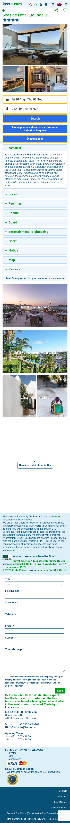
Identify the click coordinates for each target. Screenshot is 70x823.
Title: (8, 579)
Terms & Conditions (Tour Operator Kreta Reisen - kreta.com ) (37, 813)
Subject (9, 637)
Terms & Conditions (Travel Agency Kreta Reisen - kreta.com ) (37, 819)
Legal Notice (60, 802)
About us (62, 796)
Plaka (31, 160)
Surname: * (12, 602)
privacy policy (46, 677)
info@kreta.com (27, 727)
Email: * (9, 626)
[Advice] (35, 4)
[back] (3, 11)
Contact (63, 791)
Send (60, 690)
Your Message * (14, 649)
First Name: (12, 590)
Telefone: (11, 614)
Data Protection (59, 807)
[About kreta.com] (41, 4)
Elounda (21, 154)
